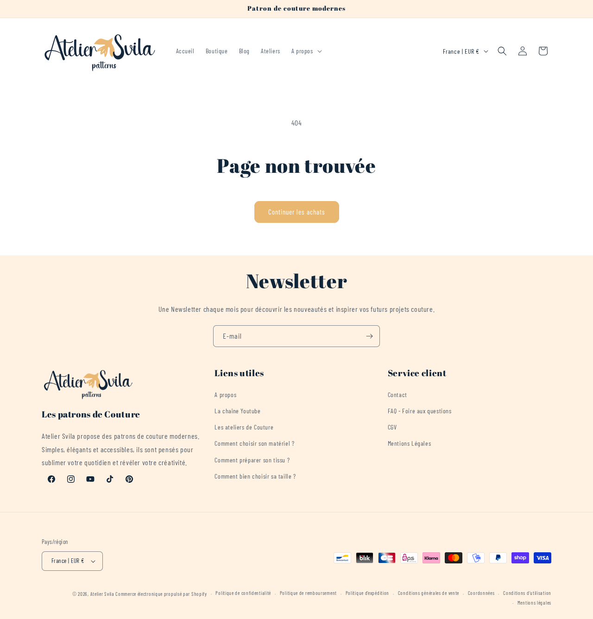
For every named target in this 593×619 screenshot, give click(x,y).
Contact (397, 394)
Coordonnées (481, 593)
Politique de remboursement (308, 593)
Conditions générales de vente (428, 593)
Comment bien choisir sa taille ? (255, 476)
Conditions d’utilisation (527, 593)
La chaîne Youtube (237, 411)
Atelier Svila (102, 594)
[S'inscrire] (369, 336)
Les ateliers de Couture (243, 427)
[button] (306, 51)
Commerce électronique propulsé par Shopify (161, 594)
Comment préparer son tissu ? (252, 460)
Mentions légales (534, 603)
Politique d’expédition (367, 593)
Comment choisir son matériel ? (254, 444)
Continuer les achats (296, 212)
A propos (225, 394)
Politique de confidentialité (243, 593)
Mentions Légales (409, 444)
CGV (392, 427)
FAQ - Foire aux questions (420, 411)
